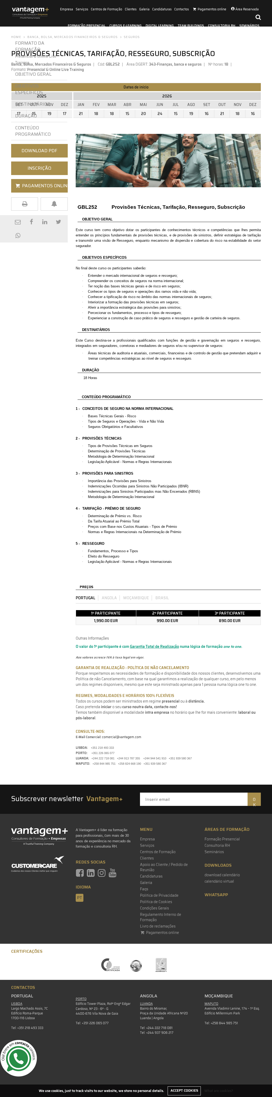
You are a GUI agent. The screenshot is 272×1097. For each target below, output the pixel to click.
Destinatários (32, 104)
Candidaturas (162, 9)
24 (160, 114)
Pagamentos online (162, 933)
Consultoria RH (221, 25)
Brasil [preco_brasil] (162, 598)
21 (81, 114)
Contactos (181, 9)
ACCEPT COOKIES (184, 1090)
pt (79, 898)
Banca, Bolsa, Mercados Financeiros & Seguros (72, 37)
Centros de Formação (106, 9)
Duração (27, 115)
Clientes (131, 9)
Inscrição (39, 168)
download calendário (222, 875)
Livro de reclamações (158, 926)
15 (127, 114)
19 (191, 114)
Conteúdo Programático (33, 131)
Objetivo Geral (33, 74)
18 (96, 114)
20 (143, 114)
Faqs (144, 889)
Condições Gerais (154, 908)
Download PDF (39, 150)
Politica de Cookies (156, 902)
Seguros (132, 37)
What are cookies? (218, 1090)
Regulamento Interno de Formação (160, 917)
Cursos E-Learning (125, 25)
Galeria (144, 9)
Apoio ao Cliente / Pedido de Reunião (164, 867)
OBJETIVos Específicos (29, 89)
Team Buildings (191, 25)
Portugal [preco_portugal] (85, 598)
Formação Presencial (86, 25)
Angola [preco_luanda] (109, 598)
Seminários (249, 25)
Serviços (82, 9)
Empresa (66, 9)
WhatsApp (216, 894)
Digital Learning (160, 25)
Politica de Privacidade (159, 895)
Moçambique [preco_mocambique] (136, 598)
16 (207, 114)
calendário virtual (219, 881)
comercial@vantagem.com (121, 736)
